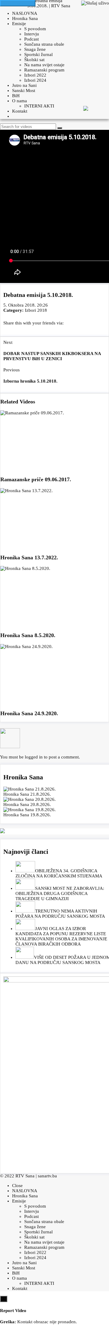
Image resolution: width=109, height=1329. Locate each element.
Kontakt (19, 111)
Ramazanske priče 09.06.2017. (35, 479)
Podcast (31, 39)
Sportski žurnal (38, 54)
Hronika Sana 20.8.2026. (27, 804)
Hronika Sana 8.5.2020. (27, 635)
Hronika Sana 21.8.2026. (27, 794)
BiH (16, 95)
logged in (34, 757)
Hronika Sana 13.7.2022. (29, 557)
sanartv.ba (47, 1175)
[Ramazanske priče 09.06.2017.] (54, 440)
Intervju (31, 33)
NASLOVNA (24, 13)
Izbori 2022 (35, 75)
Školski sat (34, 59)
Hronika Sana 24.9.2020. (29, 713)
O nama (19, 100)
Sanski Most (23, 90)
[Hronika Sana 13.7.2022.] (54, 518)
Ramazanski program (44, 69)
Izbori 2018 (36, 310)
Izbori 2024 (35, 80)
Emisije (19, 23)
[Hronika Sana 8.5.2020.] (54, 596)
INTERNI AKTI (39, 106)
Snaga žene (35, 49)
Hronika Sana (25, 18)
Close (17, 1185)
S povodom (35, 28)
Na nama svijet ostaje (44, 64)
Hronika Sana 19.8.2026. (27, 814)
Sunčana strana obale (44, 44)
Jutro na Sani (24, 85)
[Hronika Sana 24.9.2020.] (54, 674)
